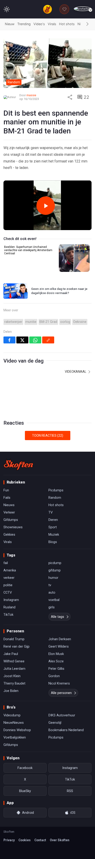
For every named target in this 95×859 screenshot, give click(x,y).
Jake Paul (10, 654)
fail (5, 563)
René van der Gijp (16, 646)
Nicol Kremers (59, 683)
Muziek (53, 534)
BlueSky (25, 791)
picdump (54, 563)
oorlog (65, 322)
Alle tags (57, 617)
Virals (52, 24)
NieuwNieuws (13, 723)
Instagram (11, 600)
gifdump (54, 570)
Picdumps (55, 490)
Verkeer (9, 512)
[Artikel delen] (70, 97)
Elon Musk (56, 654)
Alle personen (61, 693)
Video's (39, 24)
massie (31, 95)
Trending (24, 24)
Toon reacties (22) (47, 435)
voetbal (53, 600)
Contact (40, 840)
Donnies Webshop (17, 730)
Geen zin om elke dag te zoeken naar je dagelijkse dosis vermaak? (59, 291)
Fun (6, 490)
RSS (70, 791)
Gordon (54, 676)
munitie (30, 322)
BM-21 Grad (48, 322)
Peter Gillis (56, 669)
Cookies (24, 840)
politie (7, 585)
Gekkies (9, 534)
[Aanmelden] (82, 9)
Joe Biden (10, 691)
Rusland (9, 607)
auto (51, 592)
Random (54, 498)
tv (49, 585)
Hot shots (67, 24)
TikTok (8, 615)
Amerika (9, 570)
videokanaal (76, 371)
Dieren (53, 520)
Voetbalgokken (14, 737)
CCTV (7, 592)
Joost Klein (12, 676)
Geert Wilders (58, 646)
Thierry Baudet (14, 683)
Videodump (12, 715)
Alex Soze (56, 661)
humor (53, 578)
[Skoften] (18, 465)
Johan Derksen (59, 639)
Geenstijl (54, 723)
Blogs (52, 542)
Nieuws (9, 505)
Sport (52, 527)
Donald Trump (13, 639)
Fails (6, 498)
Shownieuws (13, 527)
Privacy (9, 840)
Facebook (25, 768)
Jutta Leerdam (14, 669)
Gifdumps (10, 520)
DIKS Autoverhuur (61, 715)
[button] (87, 24)
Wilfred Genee (13, 661)
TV (50, 512)
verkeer (9, 578)
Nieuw (10, 24)
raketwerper (13, 322)
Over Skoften (59, 840)
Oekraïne (79, 322)
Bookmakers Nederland (66, 730)
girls (51, 607)
